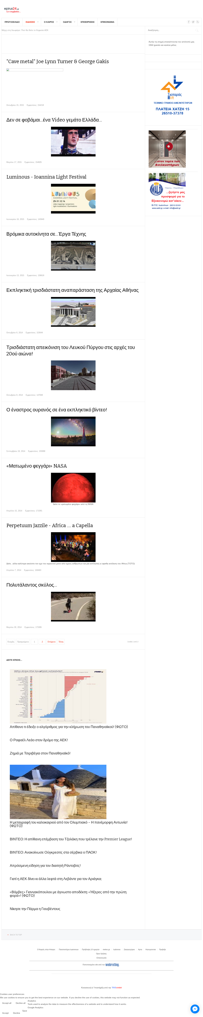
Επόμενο (51, 642)
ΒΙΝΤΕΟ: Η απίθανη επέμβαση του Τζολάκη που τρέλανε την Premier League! (71, 839)
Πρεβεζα (162, 950)
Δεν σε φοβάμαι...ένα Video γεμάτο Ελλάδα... (54, 120)
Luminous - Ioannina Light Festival (46, 177)
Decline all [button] (20, 1003)
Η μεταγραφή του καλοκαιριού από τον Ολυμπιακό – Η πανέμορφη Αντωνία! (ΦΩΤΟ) (69, 824)
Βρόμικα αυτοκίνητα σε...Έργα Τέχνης (46, 234)
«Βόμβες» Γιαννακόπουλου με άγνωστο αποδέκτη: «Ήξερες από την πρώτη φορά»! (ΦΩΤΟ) (68, 894)
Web (114, 987)
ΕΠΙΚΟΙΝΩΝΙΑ (107, 22)
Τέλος (61, 642)
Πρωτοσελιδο (12, 22)
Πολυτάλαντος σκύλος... (31, 585)
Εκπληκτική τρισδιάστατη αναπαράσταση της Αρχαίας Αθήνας (72, 290)
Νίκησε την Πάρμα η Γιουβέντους (35, 909)
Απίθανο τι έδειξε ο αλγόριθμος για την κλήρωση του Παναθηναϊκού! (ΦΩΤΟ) (69, 727)
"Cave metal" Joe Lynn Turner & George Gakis (57, 61)
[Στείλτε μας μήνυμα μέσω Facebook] (195, 1009)
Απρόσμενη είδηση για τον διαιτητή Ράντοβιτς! (45, 866)
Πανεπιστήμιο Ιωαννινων (68, 950)
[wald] (167, 209)
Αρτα (140, 950)
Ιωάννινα (116, 950)
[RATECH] (167, 167)
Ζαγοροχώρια (129, 950)
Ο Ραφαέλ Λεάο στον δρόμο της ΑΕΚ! (39, 740)
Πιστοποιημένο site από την (94, 965)
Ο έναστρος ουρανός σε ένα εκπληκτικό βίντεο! (56, 410)
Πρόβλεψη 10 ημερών (90, 950)
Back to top (16, 935)
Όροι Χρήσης (101, 954)
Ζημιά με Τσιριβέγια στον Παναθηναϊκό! (40, 753)
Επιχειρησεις (88, 22)
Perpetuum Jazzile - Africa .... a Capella (49, 525)
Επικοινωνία (101, 958)
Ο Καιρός (49, 22)
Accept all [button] (6, 1003)
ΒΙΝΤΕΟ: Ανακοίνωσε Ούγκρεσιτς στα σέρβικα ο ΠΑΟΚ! (53, 852)
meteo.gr (106, 950)
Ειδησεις (30, 22)
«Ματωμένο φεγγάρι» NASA (36, 466)
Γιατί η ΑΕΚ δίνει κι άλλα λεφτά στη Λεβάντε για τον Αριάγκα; (56, 879)
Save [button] (24, 1011)
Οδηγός (67, 22)
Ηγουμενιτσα (150, 950)
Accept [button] (5, 1013)
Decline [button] (16, 1013)
